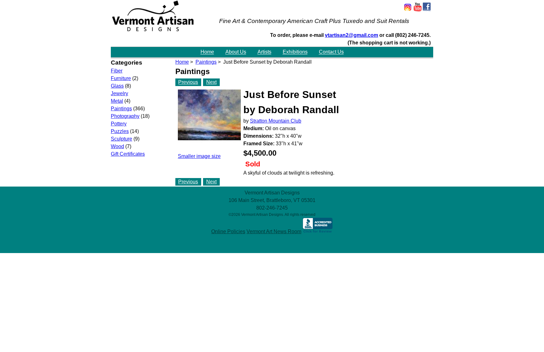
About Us (235, 52)
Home (207, 52)
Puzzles (120, 131)
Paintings (206, 62)
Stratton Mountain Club (275, 121)
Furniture (121, 78)
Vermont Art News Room (273, 231)
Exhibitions (295, 52)
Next (211, 82)
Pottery (119, 123)
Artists (264, 52)
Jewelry (119, 93)
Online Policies (228, 231)
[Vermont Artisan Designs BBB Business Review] (318, 231)
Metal (117, 101)
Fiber (116, 70)
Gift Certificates (128, 154)
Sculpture (121, 138)
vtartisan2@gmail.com (351, 35)
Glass (117, 86)
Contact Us (331, 52)
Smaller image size (199, 156)
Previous (188, 82)
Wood (117, 146)
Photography (125, 116)
